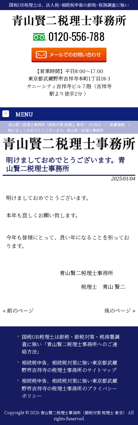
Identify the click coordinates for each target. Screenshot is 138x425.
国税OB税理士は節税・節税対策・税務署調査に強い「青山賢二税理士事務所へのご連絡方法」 (71, 344)
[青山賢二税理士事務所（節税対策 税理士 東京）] (69, 24)
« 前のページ (18, 310)
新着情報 (117, 124)
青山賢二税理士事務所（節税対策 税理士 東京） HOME (54, 124)
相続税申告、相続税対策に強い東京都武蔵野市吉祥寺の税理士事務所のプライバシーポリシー (69, 388)
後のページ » (119, 310)
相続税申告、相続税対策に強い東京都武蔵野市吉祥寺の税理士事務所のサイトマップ (69, 366)
